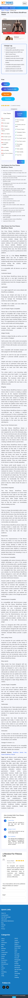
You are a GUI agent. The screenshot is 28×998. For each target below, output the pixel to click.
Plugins (16, 961)
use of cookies (22, 995)
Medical (16, 944)
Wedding (17, 977)
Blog (2, 923)
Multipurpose (18, 946)
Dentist (3, 956)
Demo (5, 84)
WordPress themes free (19, 752)
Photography (18, 959)
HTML (2, 975)
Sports (16, 971)
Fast (2, 966)
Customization (4, 915)
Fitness (3, 968)
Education (3, 962)
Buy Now (20, 162)
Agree (14, 997)
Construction (4, 952)
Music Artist (17, 948)
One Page (17, 956)
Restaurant (17, 967)
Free (2, 970)
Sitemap (3, 924)
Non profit (17, 954)
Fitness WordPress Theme (7, 754)
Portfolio (17, 963)
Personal (17, 957)
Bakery (3, 944)
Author (2, 940)
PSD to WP (4, 919)
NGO (16, 952)
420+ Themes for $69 (10, 89)
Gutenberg (3, 972)
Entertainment (4, 964)
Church (3, 950)
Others (3, 938)
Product (7, 10)
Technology (17, 973)
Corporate (3, 954)
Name (4, 888)
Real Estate (17, 965)
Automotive (4, 942)
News (16, 950)
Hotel (2, 973)
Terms (2, 926)
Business (3, 948)
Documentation (5, 8)
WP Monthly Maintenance (7, 921)
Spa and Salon (18, 969)
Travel (16, 975)
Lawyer (16, 940)
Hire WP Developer (6, 917)
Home (2, 10)
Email (4, 894)
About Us (3, 913)
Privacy (3, 928)
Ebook (2, 958)
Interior (16, 938)
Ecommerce (4, 960)
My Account (12, 8)
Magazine (17, 942)
